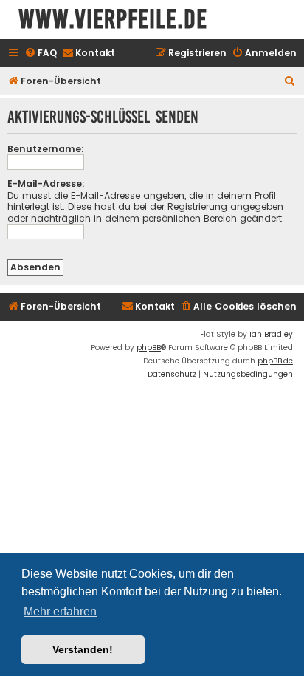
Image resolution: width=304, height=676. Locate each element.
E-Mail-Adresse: (46, 183)
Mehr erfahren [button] (60, 611)
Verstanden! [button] (82, 649)
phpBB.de (275, 360)
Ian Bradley (271, 334)
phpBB (149, 347)
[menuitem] (40, 54)
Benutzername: (45, 149)
